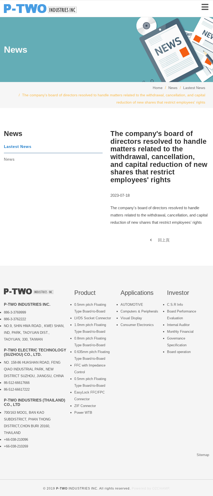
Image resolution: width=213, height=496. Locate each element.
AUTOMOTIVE (132, 305)
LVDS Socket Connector (92, 318)
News (172, 88)
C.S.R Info (175, 305)
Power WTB (83, 413)
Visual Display (131, 318)
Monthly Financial (180, 332)
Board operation (179, 352)
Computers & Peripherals (139, 311)
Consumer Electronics (137, 325)
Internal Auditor (178, 325)
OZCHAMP (160, 488)
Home (158, 88)
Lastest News (194, 88)
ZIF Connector (85, 406)
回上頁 (161, 240)
